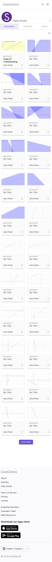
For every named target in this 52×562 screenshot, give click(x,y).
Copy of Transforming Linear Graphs (10, 62)
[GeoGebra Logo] (11, 4)
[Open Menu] (47, 4)
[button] (26, 442)
